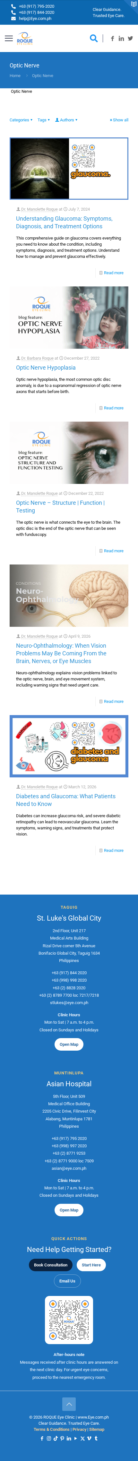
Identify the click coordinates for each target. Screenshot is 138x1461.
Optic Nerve (42, 75)
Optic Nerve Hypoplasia (46, 367)
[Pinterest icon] (62, 1438)
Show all (120, 120)
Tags (42, 120)
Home (15, 75)
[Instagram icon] (49, 1438)
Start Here (91, 1265)
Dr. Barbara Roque (37, 358)
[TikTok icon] (55, 1438)
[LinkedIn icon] (69, 1438)
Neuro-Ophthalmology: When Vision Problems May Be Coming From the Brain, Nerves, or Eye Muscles (61, 653)
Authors (67, 120)
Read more (114, 272)
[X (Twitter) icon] (82, 1438)
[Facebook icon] (42, 1438)
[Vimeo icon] (89, 1438)
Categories (19, 120)
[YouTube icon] (75, 1438)
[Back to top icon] (69, 1404)
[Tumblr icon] (96, 1438)
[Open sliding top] (131, 7)
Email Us (67, 1281)
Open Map (69, 1044)
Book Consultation (50, 1265)
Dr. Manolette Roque (39, 209)
